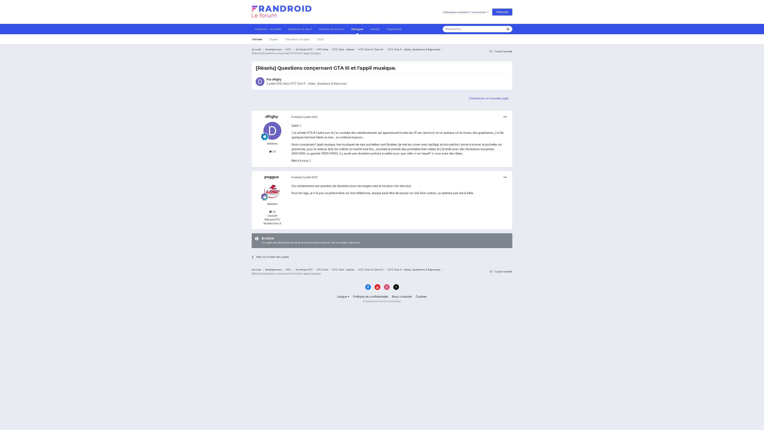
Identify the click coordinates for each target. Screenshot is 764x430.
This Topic (492, 28)
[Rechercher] (508, 29)
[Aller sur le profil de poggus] (272, 191)
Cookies (421, 296)
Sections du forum (331, 29)
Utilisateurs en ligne (297, 39)
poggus (271, 177)
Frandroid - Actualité (268, 29)
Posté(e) (304, 116)
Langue (342, 296)
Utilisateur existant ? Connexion (465, 12)
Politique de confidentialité (370, 296)
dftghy (276, 79)
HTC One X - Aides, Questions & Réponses (318, 83)
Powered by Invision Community (382, 301)
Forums (257, 39)
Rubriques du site (299, 29)
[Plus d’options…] (505, 117)
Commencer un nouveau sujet (488, 98)
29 (274, 151)
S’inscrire (502, 12)
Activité (375, 29)
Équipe (274, 39)
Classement (394, 29)
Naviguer (357, 29)
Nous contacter (402, 296)
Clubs (320, 39)
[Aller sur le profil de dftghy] (260, 81)
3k (274, 211)
